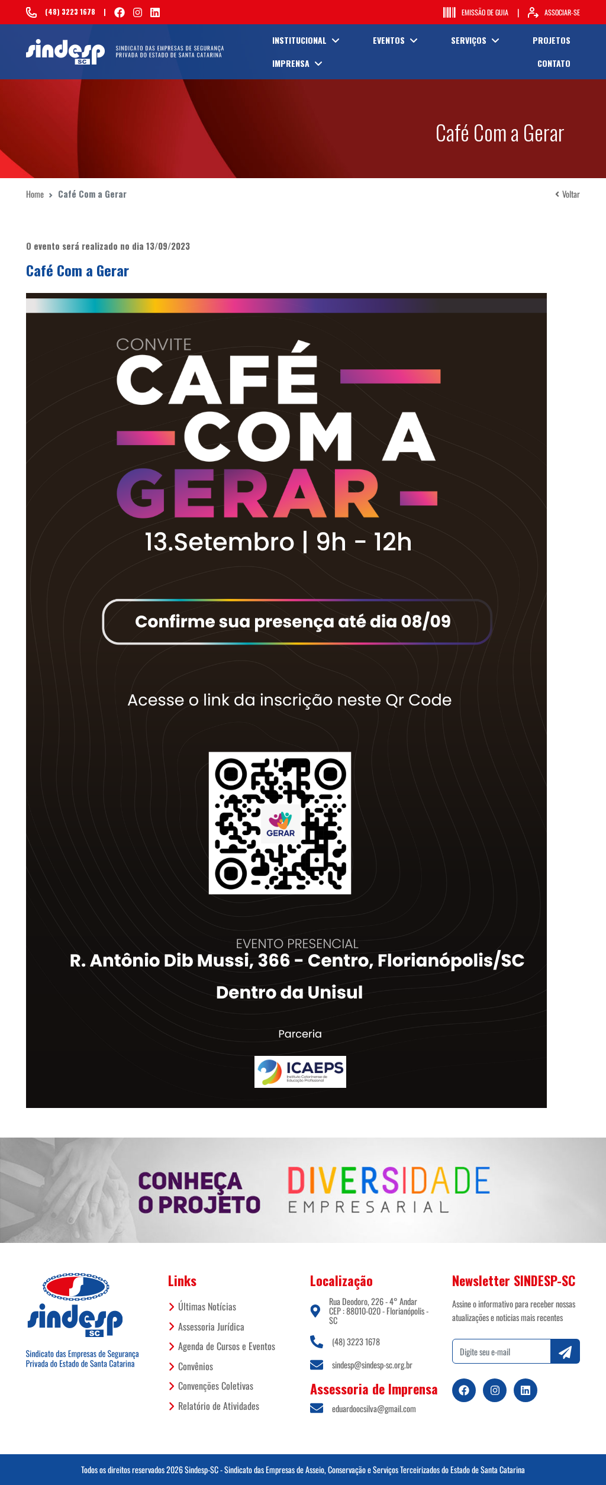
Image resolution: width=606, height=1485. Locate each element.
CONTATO (553, 63)
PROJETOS (551, 40)
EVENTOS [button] (389, 40)
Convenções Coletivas (215, 1385)
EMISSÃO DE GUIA (485, 12)
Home (35, 194)
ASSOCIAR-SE (562, 12)
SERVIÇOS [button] (468, 40)
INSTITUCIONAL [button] (299, 40)
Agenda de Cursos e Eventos (226, 1346)
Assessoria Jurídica (211, 1326)
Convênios (195, 1366)
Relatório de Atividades (218, 1406)
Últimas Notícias (207, 1306)
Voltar (571, 194)
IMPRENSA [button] (291, 63)
